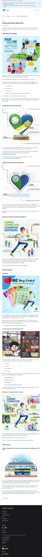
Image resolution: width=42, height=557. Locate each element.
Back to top (6, 498)
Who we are (4, 511)
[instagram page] (3, 527)
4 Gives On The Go (9, 377)
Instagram (25, 265)
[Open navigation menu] (38, 10)
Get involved (4, 513)
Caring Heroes (8, 382)
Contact (3, 530)
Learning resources (5, 515)
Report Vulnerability (5, 537)
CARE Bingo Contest (33, 316)
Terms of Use (4, 541)
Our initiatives (8, 16)
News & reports (5, 520)
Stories (3, 516)
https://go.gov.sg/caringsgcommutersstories (11, 158)
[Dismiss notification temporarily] (39, 3)
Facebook (18, 265)
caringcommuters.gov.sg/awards (9, 154)
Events (13, 16)
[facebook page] (5, 527)
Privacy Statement (5, 539)
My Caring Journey (9, 379)
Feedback (4, 532)
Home (3, 16)
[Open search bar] (35, 10)
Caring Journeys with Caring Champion (13, 384)
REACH (3, 542)
